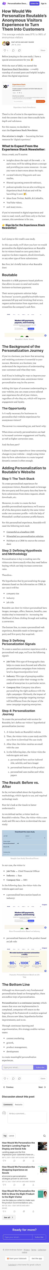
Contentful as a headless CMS (20, 532)
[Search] (44, 1135)
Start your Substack (18, 1258)
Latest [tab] (11, 1136)
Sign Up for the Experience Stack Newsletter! (23, 226)
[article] (24, 1151)
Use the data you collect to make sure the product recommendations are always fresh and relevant (18, 1201)
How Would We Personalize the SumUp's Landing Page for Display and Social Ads (18, 1146)
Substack (12, 1265)
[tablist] (13, 1104)
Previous (9, 1087)
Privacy (27, 1250)
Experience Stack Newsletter (15, 69)
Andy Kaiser (29, 42)
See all (7, 1217)
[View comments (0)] (13, 50)
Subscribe (34, 3)
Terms (33, 1250)
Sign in (43, 3)
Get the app (37, 1258)
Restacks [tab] (18, 1104)
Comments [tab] (8, 1104)
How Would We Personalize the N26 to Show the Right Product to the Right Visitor (18, 1194)
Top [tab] (5, 1136)
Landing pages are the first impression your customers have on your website (17, 1153)
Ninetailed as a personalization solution (25, 536)
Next (41, 1087)
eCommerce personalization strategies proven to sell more (15, 1177)
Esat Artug (15, 42)
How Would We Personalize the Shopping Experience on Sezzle (18, 1170)
